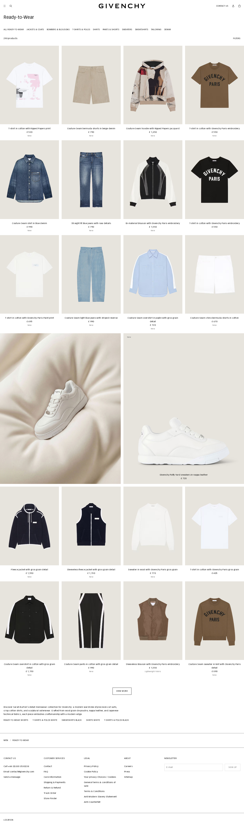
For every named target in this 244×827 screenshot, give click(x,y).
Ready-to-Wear (21, 740)
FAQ (46, 772)
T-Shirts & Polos (81, 30)
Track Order (50, 793)
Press (127, 772)
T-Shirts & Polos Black (116, 720)
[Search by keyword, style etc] (11, 6)
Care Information (52, 777)
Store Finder (50, 799)
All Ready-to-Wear (14, 30)
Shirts (96, 30)
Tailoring (156, 30)
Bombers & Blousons (58, 30)
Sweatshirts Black (72, 720)
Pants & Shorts (111, 30)
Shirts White (93, 720)
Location (8, 820)
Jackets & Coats (35, 30)
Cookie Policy (91, 772)
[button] (122, 691)
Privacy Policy (91, 766)
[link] (239, 6)
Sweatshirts (141, 30)
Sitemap (128, 777)
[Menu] (4, 6)
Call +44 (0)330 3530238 (16, 766)
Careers (128, 766)
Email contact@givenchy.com (19, 772)
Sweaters (127, 30)
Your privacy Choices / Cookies (100, 777)
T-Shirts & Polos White (45, 720)
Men (6, 740)
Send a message (12, 777)
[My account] (233, 6)
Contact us (222, 6)
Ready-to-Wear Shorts (16, 720)
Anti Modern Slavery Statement (100, 797)
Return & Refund (52, 788)
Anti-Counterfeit (92, 802)
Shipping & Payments (55, 782)
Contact (48, 766)
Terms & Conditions (94, 791)
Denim (167, 30)
